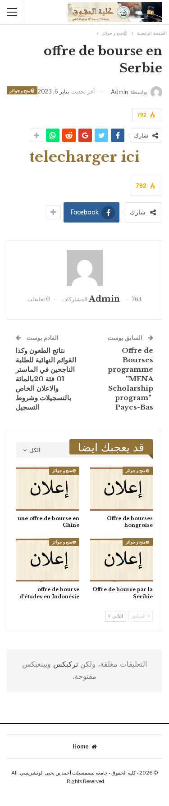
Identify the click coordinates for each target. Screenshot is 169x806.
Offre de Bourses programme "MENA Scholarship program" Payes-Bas (130, 378)
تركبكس (64, 664)
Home (81, 746)
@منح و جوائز (22, 90)
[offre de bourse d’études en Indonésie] (47, 560)
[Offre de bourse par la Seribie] (121, 560)
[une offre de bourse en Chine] (47, 489)
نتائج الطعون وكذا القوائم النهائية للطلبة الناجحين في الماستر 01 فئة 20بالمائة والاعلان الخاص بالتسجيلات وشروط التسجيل (46, 378)
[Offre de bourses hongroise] (121, 489)
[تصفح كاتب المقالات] (84, 268)
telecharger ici (84, 157)
